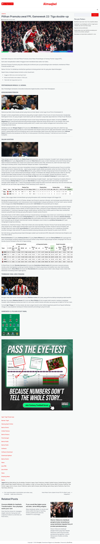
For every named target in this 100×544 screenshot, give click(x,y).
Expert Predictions (39, 482)
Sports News (51, 486)
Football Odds (8, 484)
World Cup (10, 488)
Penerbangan (5, 438)
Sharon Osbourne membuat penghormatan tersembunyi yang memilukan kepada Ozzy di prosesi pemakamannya (61, 523)
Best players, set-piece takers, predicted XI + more (85, 34)
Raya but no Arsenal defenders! (81, 28)
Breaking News (5, 476)
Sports (29, 486)
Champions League (30, 482)
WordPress (69, 542)
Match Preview (50, 484)
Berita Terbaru (5, 434)
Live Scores (37, 484)
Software (4, 448)
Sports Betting (43, 486)
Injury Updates (26, 484)
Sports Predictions (59, 486)
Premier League (5, 486)
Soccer (15, 486)
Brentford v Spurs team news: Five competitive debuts (86, 21)
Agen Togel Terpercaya (7, 417)
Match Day (43, 484)
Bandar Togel (5, 420)
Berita (3, 480)
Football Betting (62, 482)
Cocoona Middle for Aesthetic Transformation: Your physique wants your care (12, 506)
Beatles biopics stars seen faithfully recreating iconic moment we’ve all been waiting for (85, 31)
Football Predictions (17, 484)
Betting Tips (16, 482)
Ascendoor (57, 542)
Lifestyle (3, 13)
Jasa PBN (3, 466)
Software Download (7, 452)
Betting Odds (8, 482)
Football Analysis (53, 482)
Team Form (67, 486)
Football (47, 482)
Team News (4, 488)
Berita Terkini (5, 427)
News (3, 462)
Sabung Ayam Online (7, 424)
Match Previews (59, 484)
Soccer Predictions (22, 486)
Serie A (11, 486)
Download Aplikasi (6, 455)
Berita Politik (4, 441)
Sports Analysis (35, 486)
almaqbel (4, 19)
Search (95, 15)
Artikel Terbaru (5, 431)
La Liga (32, 484)
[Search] (97, 10)
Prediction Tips (67, 484)
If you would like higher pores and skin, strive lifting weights (36, 505)
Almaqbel (50, 3)
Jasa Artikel (4, 469)
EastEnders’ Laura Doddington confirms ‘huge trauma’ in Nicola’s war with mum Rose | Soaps (86, 24)
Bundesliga (22, 482)
